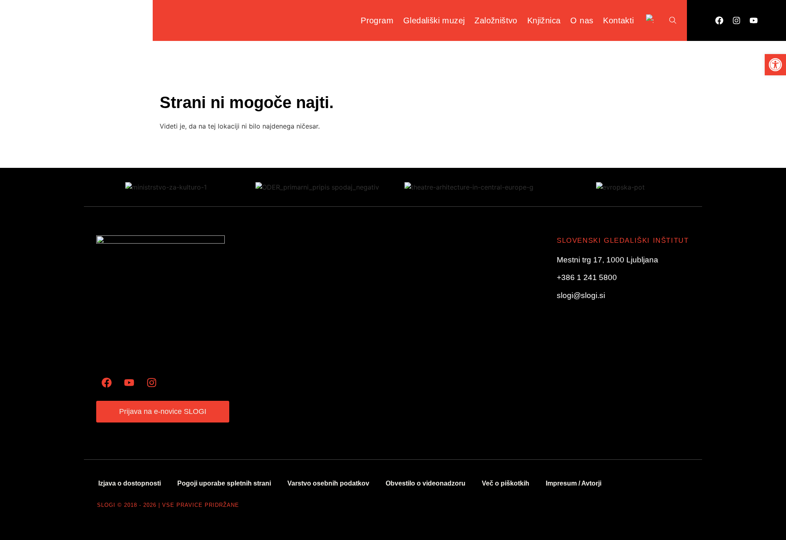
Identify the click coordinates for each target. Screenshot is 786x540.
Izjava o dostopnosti (129, 483)
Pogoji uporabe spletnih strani (224, 483)
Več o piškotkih (505, 483)
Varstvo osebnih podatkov (328, 483)
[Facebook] (719, 20)
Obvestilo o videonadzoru (425, 483)
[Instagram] (736, 20)
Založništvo (495, 20)
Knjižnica (544, 20)
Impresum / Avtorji (573, 483)
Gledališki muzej (434, 20)
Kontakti (618, 20)
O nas (581, 20)
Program (377, 20)
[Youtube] (753, 20)
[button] (775, 64)
